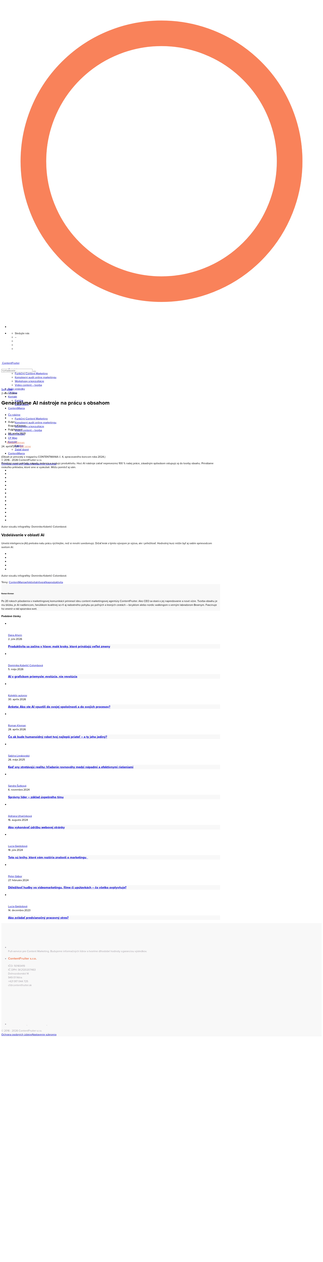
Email (10, 1114)
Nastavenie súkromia (44, 1034)
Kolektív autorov (17, 695)
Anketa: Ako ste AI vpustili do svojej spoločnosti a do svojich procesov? (59, 706)
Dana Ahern (15, 635)
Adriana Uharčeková (20, 816)
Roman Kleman (16, 442)
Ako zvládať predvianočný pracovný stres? (38, 917)
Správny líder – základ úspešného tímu (36, 797)
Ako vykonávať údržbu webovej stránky (36, 827)
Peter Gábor (15, 876)
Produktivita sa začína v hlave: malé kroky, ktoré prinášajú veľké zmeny (59, 646)
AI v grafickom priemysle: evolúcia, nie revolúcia (42, 676)
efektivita (31, 582)
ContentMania (17, 582)
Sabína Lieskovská (18, 756)
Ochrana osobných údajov (16, 1034)
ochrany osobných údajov (49, 1152)
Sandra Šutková (17, 786)
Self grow (6, 389)
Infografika (43, 582)
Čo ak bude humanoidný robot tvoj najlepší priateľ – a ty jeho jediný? (57, 736)
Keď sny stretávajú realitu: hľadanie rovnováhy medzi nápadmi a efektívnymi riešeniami (70, 767)
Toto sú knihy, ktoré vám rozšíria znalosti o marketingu (48, 857)
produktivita (56, 582)
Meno (10, 1105)
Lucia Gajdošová (17, 846)
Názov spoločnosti (17, 1123)
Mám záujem (17, 1071)
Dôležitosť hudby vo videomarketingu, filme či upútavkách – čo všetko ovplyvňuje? (67, 887)
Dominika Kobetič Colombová (25, 665)
